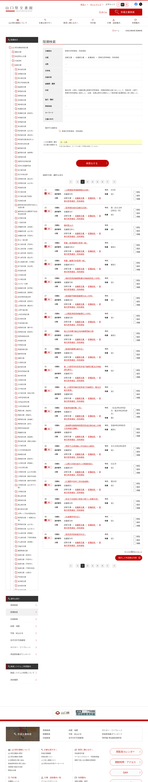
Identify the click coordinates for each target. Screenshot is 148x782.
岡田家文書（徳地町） (26, 419)
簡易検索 (14, 605)
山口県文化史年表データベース (52, 763)
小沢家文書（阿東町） (26, 463)
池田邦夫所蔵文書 (24, 161)
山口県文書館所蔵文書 (20, 47)
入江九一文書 (23, 284)
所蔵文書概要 (46, 753)
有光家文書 (22, 126)
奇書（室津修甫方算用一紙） (76, 243)
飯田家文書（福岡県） (26, 152)
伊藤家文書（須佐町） (26, 227)
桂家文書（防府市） (25, 555)
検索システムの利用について (22, 673)
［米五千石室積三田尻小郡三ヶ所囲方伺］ (81, 499)
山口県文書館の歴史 (15, 753)
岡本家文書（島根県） (26, 437)
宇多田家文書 (23, 323)
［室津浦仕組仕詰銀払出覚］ (76, 208)
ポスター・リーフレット (20, 647)
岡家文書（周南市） (25, 415)
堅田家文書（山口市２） (27, 529)
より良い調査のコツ (48, 760)
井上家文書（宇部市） (26, 244)
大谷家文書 (22, 384)
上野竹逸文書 (23, 310)
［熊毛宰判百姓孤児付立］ (75, 534)
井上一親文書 (23, 240)
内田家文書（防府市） (26, 332)
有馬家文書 (22, 122)
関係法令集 (12, 770)
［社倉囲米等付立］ (72, 517)
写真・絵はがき (16, 633)
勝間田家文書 (23, 551)
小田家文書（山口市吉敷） (27, 472)
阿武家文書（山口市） (26, 131)
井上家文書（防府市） (26, 253)
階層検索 (14, 612)
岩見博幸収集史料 (24, 297)
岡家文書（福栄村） (25, 411)
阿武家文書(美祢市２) (26, 139)
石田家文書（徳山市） (26, 179)
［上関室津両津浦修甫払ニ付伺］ (78, 314)
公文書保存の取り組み (16, 760)
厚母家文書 (22, 91)
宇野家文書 (22, 345)
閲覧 (138, 192)
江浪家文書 (22, 362)
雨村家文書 (22, 104)
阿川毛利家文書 (23, 82)
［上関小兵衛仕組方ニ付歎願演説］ (79, 464)
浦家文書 (21, 358)
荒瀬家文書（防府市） (26, 113)
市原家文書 (22, 201)
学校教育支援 (79, 753)
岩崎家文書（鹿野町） (26, 292)
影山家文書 (22, 496)
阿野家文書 (22, 96)
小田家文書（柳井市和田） (27, 481)
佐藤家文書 (80, 198)
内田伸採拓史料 (23, 336)
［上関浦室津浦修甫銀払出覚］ (77, 190)
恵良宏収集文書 (23, 371)
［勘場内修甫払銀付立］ (74, 349)
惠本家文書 (22, 367)
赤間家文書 (22, 74)
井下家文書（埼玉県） (26, 266)
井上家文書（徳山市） (26, 257)
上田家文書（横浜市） (26, 306)
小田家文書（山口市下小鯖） (27, 486)
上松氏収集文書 (23, 314)
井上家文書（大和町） (26, 249)
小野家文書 (22, 492)
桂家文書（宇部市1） (25, 559)
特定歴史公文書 (20, 56)
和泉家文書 (22, 188)
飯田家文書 (22, 148)
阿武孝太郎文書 (23, 144)
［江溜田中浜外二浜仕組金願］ (77, 481)
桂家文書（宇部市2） (25, 564)
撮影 (138, 196)
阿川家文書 (22, 78)
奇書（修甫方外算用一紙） (75, 261)
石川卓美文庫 (23, 174)
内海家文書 (22, 341)
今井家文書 (22, 275)
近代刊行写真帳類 (17, 640)
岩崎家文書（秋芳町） (26, 288)
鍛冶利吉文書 (23, 509)
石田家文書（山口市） (26, 183)
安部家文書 (22, 100)
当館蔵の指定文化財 (15, 767)
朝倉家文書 (22, 87)
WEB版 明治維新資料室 (112, 738)
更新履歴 (14, 680)
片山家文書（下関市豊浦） (27, 537)
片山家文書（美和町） (26, 542)
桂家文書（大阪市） (25, 572)
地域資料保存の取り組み (17, 763)
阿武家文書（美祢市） (26, 135)
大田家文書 (22, 380)
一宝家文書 (22, 222)
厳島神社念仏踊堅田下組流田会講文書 (27, 212)
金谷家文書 (22, 586)
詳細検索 (14, 619)
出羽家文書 (22, 218)
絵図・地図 (15, 626)
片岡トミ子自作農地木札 (27, 513)
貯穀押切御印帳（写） (73, 408)
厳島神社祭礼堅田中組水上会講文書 (27, 206)
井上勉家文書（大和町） (27, 262)
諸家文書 (18, 65)
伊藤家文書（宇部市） (26, 236)
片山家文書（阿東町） (26, 533)
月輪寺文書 (22, 546)
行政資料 (18, 61)
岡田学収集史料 (23, 428)
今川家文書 (22, 279)
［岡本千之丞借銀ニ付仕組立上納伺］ (79, 446)
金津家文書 (22, 581)
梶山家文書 (22, 505)
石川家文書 (22, 170)
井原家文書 (22, 271)
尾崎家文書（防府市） (26, 459)
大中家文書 (22, 389)
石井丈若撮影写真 (24, 166)
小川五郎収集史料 (24, 450)
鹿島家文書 (22, 500)
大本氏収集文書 (23, 406)
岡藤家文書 (22, 432)
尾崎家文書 (22, 454)
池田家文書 (22, 157)
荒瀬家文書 (22, 109)
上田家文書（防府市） (26, 301)
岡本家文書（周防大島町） (27, 441)
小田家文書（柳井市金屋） (27, 476)
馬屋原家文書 (23, 349)
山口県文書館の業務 (15, 757)
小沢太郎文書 (23, 467)
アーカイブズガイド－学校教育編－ (87, 757)
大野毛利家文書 (23, 397)
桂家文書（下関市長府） (27, 568)
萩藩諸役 (92, 198)
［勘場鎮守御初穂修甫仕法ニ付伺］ (79, 296)
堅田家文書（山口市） (26, 524)
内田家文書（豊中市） (26, 327)
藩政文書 (18, 52)
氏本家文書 (22, 319)
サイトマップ (95, 5)
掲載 (138, 199)
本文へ (83, 5)
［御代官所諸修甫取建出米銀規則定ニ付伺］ (82, 278)
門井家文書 (22, 577)
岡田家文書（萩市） (25, 424)
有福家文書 (22, 117)
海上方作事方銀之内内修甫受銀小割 (79, 331)
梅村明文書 (22, 354)
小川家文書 (22, 446)
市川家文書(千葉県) (25, 196)
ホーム (104, 12)
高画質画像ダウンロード (20, 654)
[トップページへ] (19, 9)
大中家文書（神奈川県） (27, 393)
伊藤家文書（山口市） (26, 231)
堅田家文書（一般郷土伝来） (27, 519)
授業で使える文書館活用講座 (85, 760)
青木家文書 (22, 69)
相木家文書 (22, 376)
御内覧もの (68, 225)
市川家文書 (22, 192)
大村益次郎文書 (23, 402)
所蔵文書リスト (47, 757)
